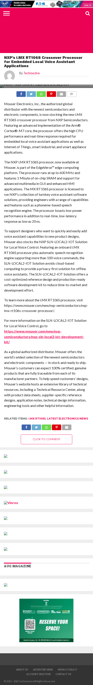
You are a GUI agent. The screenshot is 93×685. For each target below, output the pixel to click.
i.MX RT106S (37, 418)
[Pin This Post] (56, 426)
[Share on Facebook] (26, 426)
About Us (22, 669)
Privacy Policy (67, 669)
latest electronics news (67, 418)
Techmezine (31, 73)
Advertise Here (43, 669)
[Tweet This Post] (36, 426)
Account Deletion (38, 674)
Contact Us (63, 674)
